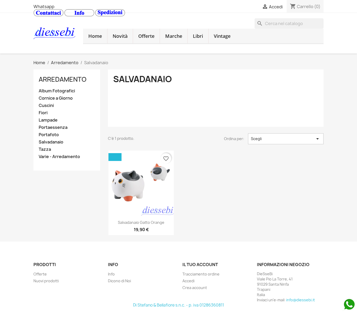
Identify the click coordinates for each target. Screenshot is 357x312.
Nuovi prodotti (46, 280)
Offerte (146, 36)
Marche (173, 36)
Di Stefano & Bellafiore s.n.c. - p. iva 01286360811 (178, 305)
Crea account (194, 287)
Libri (198, 36)
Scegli (286, 139)
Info (111, 274)
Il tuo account (200, 264)
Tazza (45, 149)
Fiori (43, 113)
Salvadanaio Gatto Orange (141, 222)
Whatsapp (43, 6)
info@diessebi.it (300, 299)
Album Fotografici (57, 91)
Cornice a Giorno (56, 98)
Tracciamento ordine (201, 274)
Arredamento (63, 79)
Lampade (48, 120)
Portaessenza (53, 127)
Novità (120, 36)
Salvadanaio (51, 142)
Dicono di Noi (119, 280)
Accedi (188, 280)
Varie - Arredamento (59, 156)
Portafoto (49, 134)
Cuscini (46, 105)
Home (95, 36)
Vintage (222, 36)
